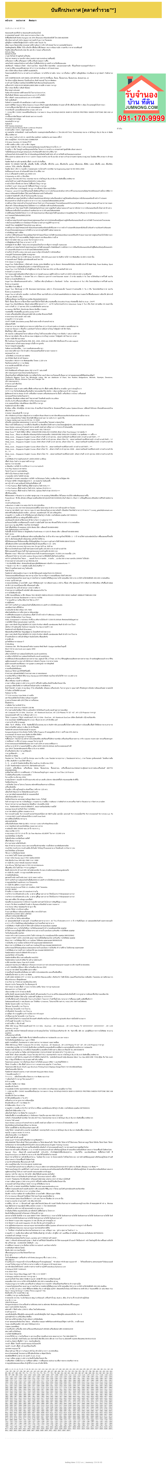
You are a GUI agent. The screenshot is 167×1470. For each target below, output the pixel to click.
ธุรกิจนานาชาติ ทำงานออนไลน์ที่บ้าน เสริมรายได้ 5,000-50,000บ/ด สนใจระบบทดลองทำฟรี (38, 746)
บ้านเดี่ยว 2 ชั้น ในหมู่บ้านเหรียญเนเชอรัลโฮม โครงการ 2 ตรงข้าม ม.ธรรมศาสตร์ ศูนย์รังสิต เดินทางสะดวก (43, 149)
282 (83, 1387)
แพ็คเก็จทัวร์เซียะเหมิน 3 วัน (15, 1110)
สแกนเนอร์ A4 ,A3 (11, 353)
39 (24, 1371)
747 (15, 1423)
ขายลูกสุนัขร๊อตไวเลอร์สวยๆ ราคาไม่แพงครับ (21, 882)
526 (101, 1405)
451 (87, 1400)
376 (74, 1395)
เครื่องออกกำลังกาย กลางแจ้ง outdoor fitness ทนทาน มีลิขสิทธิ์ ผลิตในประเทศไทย (34, 556)
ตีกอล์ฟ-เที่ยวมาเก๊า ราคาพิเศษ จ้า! (17, 1103)
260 (92, 1386)
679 (33, 1418)
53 (73, 1371)
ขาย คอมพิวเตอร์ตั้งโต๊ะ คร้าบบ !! (17, 365)
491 (51, 1403)
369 (42, 1395)
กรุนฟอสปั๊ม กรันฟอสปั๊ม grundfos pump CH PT (22, 312)
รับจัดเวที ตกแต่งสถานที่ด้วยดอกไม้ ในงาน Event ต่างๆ (25, 93)
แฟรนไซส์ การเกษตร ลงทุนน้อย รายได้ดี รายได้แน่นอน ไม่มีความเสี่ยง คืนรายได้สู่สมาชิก (37, 478)
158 (65, 1378)
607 (33, 1412)
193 (6, 1382)
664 (74, 1416)
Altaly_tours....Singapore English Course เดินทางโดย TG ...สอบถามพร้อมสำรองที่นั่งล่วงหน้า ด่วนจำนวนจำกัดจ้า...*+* (48, 447)
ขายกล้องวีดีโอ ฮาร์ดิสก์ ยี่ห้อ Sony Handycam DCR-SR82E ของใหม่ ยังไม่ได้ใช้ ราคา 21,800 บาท (41, 676)
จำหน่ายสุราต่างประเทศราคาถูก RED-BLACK (21, 561)
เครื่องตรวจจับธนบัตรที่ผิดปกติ (16, 916)
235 (87, 1384)
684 (56, 1418)
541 (60, 1407)
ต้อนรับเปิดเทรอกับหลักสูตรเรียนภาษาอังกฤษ (21, 1125)
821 (24, 1429)
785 (78, 1425)
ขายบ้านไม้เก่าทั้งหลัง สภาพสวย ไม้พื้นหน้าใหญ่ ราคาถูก (25, 184)
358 (101, 1393)
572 (92, 1409)
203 (51, 1382)
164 (92, 1378)
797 (24, 1427)
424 (74, 1398)
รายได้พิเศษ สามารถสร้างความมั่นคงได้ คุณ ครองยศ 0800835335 (29, 950)
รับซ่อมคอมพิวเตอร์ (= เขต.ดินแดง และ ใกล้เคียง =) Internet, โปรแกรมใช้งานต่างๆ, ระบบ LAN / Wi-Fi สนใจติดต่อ (46, 1001)
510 (29, 1405)
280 (74, 1387)
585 (42, 1411)
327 (69, 1391)
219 (15, 1384)
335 (105, 1391)
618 (83, 1412)
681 (42, 1418)
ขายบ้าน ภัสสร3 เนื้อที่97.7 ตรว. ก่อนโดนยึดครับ (22, 1341)
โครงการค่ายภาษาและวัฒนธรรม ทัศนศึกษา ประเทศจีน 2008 (27, 804)
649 (6, 1416)
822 (29, 1429)
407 (105, 1396)
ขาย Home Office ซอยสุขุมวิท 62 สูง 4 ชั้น (20, 907)
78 (52, 1373)
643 (87, 1414)
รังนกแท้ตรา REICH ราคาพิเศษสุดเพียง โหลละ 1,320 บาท (26, 361)
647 (105, 1414)
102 (29, 1375)
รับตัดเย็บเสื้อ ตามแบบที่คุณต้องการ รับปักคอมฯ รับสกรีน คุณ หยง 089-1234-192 (34, 1115)
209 (78, 1382)
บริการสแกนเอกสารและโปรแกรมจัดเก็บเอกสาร (21, 373)
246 (29, 1386)
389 (24, 1396)
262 (101, 1386)
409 (6, 1398)
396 (56, 1396)
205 (60, 1382)
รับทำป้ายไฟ (9, 571)
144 (110, 1377)
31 (105, 1369)
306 (83, 1389)
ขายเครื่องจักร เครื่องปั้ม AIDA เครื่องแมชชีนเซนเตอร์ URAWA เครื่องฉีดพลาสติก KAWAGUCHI (39, 1329)
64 (111, 1371)
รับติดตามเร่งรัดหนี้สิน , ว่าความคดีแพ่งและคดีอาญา (24, 348)
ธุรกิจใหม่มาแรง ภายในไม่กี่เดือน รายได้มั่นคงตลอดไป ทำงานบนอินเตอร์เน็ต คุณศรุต (36, 928)
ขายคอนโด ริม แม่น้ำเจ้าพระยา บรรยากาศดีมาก (22, 588)
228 (56, 1384)
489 (42, 1403)
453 (96, 1400)
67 (13, 1373)
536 (38, 1407)
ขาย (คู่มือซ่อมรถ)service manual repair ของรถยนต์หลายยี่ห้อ (27, 1228)
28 (95, 1369)
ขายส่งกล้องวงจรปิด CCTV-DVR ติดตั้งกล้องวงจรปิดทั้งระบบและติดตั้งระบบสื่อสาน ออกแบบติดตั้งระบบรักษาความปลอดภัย (48, 1047)
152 (38, 1378)
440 (38, 1400)
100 (20, 1375)
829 (60, 1429)
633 (42, 1414)
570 (83, 1409)
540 (56, 1407)
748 (20, 1423)
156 (56, 1378)
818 (11, 1429)
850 (46, 1430)
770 (11, 1425)
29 (98, 1369)
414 (29, 1398)
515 (51, 1405)
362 (11, 1395)
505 (6, 1405)
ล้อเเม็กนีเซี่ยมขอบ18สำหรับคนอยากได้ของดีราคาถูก (24, 1213)
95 (111, 1373)
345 (42, 1393)
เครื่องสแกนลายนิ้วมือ (13, 1035)
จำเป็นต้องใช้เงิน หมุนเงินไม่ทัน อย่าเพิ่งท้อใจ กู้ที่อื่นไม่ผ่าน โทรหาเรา (30, 1211)
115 (88, 1375)
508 (20, 1405)
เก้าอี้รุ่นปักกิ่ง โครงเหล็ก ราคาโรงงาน (18, 1011)
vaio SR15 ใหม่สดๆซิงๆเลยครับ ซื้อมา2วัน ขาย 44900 (25, 748)
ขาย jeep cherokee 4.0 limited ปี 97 (18, 142)
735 (69, 1421)
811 (87, 1427)
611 (51, 1412)
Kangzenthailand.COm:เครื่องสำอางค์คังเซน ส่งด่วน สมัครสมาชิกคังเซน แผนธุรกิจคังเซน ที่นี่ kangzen (42, 1304)
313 (6, 1391)
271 (33, 1387)
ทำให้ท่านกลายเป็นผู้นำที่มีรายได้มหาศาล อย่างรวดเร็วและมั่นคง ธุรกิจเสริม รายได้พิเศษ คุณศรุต (40, 930)
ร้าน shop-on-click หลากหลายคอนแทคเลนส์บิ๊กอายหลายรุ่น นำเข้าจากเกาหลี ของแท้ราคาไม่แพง (40, 508)
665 (78, 1416)
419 (51, 1398)
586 (47, 1411)
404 (92, 1396)
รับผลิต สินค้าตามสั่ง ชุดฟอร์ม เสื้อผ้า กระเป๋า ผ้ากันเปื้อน (25, 162)
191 (105, 1380)
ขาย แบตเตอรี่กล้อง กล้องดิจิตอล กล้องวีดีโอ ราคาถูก (24, 403)
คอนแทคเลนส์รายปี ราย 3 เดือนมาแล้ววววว (21, 715)
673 (6, 1418)
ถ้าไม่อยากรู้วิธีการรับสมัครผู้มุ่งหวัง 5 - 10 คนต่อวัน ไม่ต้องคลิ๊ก (28, 481)
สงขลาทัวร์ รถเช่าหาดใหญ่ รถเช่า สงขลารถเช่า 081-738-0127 (28, 429)
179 (51, 1380)
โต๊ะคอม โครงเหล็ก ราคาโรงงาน (17, 1006)
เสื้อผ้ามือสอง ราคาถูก (13, 841)
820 (20, 1429)
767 (105, 1423)
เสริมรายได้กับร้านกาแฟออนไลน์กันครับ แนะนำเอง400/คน (26, 654)
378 (83, 1395)
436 (20, 1400)
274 (47, 1387)
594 (83, 1411)
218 (11, 1384)
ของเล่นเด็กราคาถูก (12, 121)
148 (20, 1378)
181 (60, 1380)
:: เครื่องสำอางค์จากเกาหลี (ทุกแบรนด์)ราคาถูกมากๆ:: (24, 1208)
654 (29, 1416)
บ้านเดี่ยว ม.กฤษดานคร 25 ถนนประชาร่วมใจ (21, 891)
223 (33, 1384)
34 (7, 1371)
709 (60, 1420)
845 (24, 1430)
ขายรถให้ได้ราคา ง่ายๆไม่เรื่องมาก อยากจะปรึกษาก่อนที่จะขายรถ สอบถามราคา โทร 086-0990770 (41, 1336)
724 (20, 1421)
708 (56, 1420)
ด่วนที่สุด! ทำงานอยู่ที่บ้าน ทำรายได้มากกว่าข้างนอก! (24, 1014)
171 (15, 1380)
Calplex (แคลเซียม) (12, 1326)
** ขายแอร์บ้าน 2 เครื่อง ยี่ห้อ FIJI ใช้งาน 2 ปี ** (22, 600)
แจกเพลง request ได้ (12, 1348)
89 (90, 1373)
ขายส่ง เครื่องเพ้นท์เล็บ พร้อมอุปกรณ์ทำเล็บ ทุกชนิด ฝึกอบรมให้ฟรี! (28, 314)
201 (42, 1382)
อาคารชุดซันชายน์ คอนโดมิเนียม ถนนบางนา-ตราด (24, 826)
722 (11, 1421)
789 (96, 1425)
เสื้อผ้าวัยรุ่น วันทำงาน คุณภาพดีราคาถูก (20, 461)
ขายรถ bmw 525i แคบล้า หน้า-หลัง (17, 317)
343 (33, 1393)
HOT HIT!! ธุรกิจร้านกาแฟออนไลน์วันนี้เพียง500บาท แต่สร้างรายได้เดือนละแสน (33, 605)
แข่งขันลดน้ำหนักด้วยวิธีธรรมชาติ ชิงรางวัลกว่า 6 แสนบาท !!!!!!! (28, 520)
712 (74, 1420)
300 (56, 1389)
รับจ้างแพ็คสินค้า (11, 100)
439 (33, 1400)
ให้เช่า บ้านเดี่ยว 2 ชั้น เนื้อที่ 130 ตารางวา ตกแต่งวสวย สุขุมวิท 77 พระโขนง (33, 1064)
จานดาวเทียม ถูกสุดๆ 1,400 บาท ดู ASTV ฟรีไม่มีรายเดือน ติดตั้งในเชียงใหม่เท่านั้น (35, 683)
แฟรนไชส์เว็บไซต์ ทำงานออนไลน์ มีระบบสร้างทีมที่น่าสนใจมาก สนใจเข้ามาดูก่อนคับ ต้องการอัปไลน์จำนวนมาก (45, 1018)
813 (96, 1427)
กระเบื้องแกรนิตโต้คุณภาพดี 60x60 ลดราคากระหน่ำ (24, 116)
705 (42, 1420)
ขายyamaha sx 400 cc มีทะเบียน (17, 176)
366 (29, 1395)
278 (65, 1387)
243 (15, 1386)
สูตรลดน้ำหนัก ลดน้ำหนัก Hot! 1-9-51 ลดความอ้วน (24, 877)
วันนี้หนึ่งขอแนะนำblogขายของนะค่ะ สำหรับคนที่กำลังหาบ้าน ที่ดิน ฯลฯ (31, 152)
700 (20, 1420)
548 (92, 1407)
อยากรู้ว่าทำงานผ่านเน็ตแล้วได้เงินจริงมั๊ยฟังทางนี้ (23, 483)
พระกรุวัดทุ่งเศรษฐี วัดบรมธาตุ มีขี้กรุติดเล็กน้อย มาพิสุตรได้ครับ (28, 1353)
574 (101, 1409)
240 (110, 1384)
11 (36, 1369)
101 (25, 1375)
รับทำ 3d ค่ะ (9, 534)
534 (29, 1407)
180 (56, 1380)
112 (74, 1375)
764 (92, 1423)
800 (38, 1427)
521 (78, 1405)
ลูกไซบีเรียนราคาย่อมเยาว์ (14, 642)
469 (60, 1402)
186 (83, 1380)
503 (105, 1403)
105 (43, 1375)
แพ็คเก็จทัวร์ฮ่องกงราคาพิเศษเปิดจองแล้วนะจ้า (21, 792)
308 (92, 1389)
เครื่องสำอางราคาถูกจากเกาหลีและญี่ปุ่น (19, 1100)
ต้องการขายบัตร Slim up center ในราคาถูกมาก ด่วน (24, 240)
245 (24, 1386)
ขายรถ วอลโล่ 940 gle (13, 580)
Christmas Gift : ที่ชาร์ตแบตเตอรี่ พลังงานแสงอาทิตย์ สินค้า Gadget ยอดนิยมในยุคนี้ (35, 646)
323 (51, 1391)
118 (101, 1375)
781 (60, 1425)
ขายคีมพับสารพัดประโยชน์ (14, 1248)
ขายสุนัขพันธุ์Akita (12, 875)
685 (60, 1418)
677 (24, 1418)
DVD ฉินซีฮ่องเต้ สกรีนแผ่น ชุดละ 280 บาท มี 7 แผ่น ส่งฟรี (26, 370)
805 (60, 1427)
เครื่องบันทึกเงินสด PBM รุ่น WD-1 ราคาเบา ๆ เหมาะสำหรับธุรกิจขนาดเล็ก (31, 824)
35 (11, 1371)
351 (69, 1393)
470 (65, 1402)
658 (47, 1416)
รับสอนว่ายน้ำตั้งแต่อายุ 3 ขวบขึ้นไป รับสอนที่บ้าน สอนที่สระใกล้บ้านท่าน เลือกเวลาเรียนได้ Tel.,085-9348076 (44, 1050)
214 (101, 1382)
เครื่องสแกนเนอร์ (11, 386)
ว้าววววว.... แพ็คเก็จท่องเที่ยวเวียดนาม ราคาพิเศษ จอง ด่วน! (27, 1077)
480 (110, 1402)
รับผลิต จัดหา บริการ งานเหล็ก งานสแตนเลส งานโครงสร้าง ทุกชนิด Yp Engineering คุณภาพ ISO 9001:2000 (44, 169)
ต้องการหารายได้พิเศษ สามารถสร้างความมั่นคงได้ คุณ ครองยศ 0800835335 (33, 945)
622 (101, 1412)
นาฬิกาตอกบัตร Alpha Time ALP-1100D (19, 962)
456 (110, 1400)
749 (24, 1423)
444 (56, 1400)
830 (65, 1429)
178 (47, 1380)
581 (24, 1411)
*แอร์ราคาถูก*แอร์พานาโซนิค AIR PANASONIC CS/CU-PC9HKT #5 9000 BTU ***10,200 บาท (39, 1052)
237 (96, 1384)
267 (15, 1387)
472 (74, 1402)
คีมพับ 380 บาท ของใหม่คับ (15, 1250)
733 (60, 1421)
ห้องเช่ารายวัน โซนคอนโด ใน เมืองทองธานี (21, 984)
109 (61, 1375)
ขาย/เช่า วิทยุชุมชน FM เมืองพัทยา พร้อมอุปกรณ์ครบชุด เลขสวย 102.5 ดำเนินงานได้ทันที (37, 1179)
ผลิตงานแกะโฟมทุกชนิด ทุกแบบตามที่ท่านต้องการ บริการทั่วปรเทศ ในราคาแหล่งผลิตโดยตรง (38, 45)
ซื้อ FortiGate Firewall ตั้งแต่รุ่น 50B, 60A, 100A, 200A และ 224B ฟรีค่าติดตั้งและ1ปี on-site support (41, 341)
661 (60, 1416)
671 (105, 1416)
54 (76, 1371)
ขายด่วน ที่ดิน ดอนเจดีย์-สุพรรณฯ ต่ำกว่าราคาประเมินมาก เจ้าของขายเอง (32, 68)
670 (101, 1416)
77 (48, 1373)
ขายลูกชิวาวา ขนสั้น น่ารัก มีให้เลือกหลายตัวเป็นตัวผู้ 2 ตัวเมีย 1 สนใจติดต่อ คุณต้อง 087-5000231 (41, 515)
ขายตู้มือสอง (9, 602)
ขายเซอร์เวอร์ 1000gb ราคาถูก (16, 1235)
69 (20, 1373)
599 (105, 1411)
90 (93, 1373)
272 (38, 1387)
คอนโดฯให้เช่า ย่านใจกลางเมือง (17, 909)
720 (110, 1420)
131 (51, 1377)
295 (33, 1389)
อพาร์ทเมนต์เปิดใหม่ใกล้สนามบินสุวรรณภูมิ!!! (21, 698)
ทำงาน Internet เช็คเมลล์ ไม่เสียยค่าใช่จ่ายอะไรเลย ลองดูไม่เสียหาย (29, 1196)
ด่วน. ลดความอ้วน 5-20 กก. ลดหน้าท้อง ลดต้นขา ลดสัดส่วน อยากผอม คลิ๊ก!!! (33, 137)
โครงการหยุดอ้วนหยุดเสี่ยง (14, 346)
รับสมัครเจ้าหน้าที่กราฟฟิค (14, 406)
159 (69, 1378)
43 (38, 1371)
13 (43, 1369)
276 (56, 1387)
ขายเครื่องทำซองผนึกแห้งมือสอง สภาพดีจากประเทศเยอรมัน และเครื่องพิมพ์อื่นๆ (33, 972)
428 (92, 1398)
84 (73, 1373)
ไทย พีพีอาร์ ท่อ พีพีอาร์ (13, 287)
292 (20, 1389)
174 (29, 1380)
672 (110, 1416)
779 (51, 1425)
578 (11, 1411)
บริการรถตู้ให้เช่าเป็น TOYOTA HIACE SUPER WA (23, 1164)
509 (24, 1405)
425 (78, 1398)
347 (51, 1393)
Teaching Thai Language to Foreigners (20, 737)
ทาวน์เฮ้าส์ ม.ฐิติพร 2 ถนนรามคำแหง (18, 885)
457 (6, 1402)
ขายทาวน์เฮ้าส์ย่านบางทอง (15, 339)
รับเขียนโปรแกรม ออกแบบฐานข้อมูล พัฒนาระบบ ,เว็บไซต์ (25, 799)
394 (47, 1396)
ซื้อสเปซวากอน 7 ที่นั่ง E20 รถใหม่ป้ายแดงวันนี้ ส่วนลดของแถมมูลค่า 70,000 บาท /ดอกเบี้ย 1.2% (40, 553)
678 (29, 1418)
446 (65, 1400)
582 (29, 1411)
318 (29, 1391)
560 (38, 1409)
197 (24, 1382)
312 (110, 1389)
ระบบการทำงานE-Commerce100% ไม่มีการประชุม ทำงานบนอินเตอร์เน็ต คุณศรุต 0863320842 (39, 935)
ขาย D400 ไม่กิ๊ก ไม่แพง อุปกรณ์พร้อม (18, 855)
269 (24, 1387)
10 (33, 1369)
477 (96, 1402)
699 (15, 1420)
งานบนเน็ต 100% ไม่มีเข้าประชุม (17, 476)
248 (38, 1386)
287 (105, 1387)
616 (74, 1412)
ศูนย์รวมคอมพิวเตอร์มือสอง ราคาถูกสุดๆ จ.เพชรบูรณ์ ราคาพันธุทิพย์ (29, 664)
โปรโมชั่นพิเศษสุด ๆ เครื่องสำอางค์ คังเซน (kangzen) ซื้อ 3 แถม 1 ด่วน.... (31, 1257)
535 (33, 1407)
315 (15, 1391)
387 (15, 1396)
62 (104, 1371)
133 (60, 1377)
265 (6, 1387)
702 (29, 1420)
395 (51, 1396)
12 (39, 1369)
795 (15, 1427)
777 (42, 1425)
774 (29, 1425)
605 (24, 1412)
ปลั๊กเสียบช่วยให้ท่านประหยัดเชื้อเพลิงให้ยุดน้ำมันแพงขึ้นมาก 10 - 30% (30, 544)
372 (56, 1395)
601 (6, 1412)
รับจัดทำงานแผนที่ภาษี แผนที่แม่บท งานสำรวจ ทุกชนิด (25, 102)
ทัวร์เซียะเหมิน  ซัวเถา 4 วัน (15, 1105)
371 (51, 1395)
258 (83, 1386)
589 (60, 1411)
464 (38, 1402)
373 (60, 1395)
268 (20, 1387)
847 (33, 1430)
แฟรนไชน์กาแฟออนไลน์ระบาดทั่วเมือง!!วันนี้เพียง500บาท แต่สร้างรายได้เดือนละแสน (35, 63)
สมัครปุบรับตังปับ (11, 821)
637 (60, 1414)
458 (11, 1402)
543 (69, 1407)
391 (33, 1396)
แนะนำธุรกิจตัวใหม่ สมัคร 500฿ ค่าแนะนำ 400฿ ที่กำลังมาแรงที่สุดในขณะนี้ (32, 1279)
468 (56, 1402)
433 (6, 1400)
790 (101, 1425)
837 (96, 1429)
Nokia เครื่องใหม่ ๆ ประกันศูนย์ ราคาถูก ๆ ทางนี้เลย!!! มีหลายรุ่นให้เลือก (30, 188)
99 (17, 1375)
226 (47, 1384)
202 (47, 1382)
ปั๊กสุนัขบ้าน (9, 703)
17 (57, 1369)
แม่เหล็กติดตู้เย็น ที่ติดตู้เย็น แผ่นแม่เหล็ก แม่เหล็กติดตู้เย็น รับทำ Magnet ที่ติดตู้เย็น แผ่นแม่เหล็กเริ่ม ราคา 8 (43, 1314)
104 (38, 1375)
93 (104, 1373)
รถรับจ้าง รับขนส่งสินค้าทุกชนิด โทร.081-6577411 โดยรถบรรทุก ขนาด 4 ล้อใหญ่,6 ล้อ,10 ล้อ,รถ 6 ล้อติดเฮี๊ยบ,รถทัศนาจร (49, 1118)
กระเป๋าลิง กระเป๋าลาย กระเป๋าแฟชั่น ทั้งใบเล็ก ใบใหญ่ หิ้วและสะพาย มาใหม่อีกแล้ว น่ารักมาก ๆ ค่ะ (40, 848)
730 (47, 1421)
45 (45, 1371)
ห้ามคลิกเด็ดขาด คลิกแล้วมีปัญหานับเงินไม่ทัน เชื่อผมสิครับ (26, 637)
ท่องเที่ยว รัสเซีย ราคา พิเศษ (15, 1084)
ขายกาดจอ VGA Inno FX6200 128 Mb (19, 708)
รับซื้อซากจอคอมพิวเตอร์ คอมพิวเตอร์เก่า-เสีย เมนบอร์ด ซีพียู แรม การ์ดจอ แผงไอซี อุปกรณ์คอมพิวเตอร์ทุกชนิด (45, 1189)
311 (105, 1389)
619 (87, 1412)
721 (6, 1421)
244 (20, 1386)
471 (69, 1402)
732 (56, 1421)
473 (78, 1402)
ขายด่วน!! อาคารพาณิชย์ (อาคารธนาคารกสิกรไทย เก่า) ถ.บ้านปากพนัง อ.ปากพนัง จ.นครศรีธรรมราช (41, 326)
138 (83, 1377)
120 (110, 1375)
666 (83, 1416)
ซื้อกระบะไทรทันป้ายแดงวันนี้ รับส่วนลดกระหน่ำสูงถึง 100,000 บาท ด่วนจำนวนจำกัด (35, 549)
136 (74, 1377)
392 (38, 1396)
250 (47, 1386)
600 (110, 1411)
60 (97, 1371)
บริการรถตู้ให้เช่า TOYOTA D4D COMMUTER (21, 139)
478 (101, 1402)
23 (77, 1369)
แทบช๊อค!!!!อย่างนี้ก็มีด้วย (14, 607)
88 (86, 1373)
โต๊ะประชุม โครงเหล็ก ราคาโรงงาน (17, 1009)
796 (20, 1427)
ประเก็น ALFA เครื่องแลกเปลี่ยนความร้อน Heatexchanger (25, 401)
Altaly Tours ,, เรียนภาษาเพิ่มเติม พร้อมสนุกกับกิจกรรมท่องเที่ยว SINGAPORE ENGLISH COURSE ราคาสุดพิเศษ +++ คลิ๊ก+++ (51, 434)
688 (74, 1418)
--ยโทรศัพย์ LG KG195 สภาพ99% (17, 356)
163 (87, 1378)
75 (41, 1373)
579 (15, 1411)
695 (105, 1418)
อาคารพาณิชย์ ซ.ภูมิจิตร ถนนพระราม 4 (19, 811)
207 (69, 1382)
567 (69, 1409)
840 (110, 1429)
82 (66, 1373)
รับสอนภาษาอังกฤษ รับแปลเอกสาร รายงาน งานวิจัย (23, 597)
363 (15, 1395)
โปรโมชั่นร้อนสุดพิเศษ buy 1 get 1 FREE (20, 1040)
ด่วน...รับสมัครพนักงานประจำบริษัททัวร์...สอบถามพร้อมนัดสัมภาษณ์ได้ (30, 806)
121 (6, 1377)
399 (69, 1396)
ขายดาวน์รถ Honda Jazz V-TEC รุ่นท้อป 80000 (22, 858)
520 (74, 1405)
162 (83, 1378)
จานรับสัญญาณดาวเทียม (14, 232)
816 (110, 1427)
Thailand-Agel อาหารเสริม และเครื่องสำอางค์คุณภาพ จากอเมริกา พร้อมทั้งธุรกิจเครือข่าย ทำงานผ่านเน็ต (43, 1284)
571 (87, 1409)
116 (92, 1375)
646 (101, 1414)
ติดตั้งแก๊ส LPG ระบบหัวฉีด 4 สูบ (17, 1293)
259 (87, 1386)
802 (47, 1427)
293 (24, 1389)
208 (74, 1382)
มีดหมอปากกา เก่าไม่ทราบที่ (15, 989)
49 (59, 1371)
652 (20, 1416)
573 (96, 1409)
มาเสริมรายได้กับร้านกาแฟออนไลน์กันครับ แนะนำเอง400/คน (27, 656)
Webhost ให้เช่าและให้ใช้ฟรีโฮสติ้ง (17, 671)
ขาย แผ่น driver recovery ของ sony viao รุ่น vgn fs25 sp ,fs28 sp (29, 546)
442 (47, 1400)
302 (65, 1389)
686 (65, 1418)
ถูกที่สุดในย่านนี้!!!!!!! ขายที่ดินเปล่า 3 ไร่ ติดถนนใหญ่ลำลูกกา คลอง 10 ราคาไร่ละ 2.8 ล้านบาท (39, 772)
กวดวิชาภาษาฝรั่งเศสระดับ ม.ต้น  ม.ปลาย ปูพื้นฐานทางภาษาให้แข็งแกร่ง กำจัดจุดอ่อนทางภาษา (40, 894)
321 (42, 1391)
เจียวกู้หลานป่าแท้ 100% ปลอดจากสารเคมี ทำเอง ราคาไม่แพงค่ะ (28, 40)
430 (101, 1398)
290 (11, 1389)
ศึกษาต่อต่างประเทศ (12, 90)
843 (15, 1430)
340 (20, 1393)
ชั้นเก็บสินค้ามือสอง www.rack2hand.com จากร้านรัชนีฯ (25, 95)
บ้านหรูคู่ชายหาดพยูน (13, 119)
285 (96, 1387)
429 (96, 1398)
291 (15, 1389)
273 (42, 1387)
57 (87, 1371)
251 (51, 1386)
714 (83, 1420)
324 (56, 1391)
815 (105, 1427)
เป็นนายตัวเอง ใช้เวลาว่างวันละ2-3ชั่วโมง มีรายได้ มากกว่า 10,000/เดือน (31, 1351)
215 (105, 1382)
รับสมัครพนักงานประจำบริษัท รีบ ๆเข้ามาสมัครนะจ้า (23, 960)
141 (96, 1377)
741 (96, 1421)
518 (65, 1405)
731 (51, 1421)
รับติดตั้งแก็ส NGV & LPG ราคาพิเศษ (18, 974)
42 (35, 1371)
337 (6, 1393)
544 (74, 1407)
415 (33, 1398)
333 (96, 1391)
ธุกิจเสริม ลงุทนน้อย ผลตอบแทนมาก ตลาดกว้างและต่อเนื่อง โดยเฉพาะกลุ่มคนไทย (34, 422)
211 (87, 1382)
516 (56, 1405)
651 (15, 1416)
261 (96, 1386)
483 (15, 1403)
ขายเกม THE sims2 (12, 1120)
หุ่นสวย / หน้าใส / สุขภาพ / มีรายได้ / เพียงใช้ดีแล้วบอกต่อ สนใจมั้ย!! (30, 1174)
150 (29, 1378)
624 (110, 1412)
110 (65, 1375)
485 (24, 1403)
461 (24, 1402)
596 (92, 1411)
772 (20, 1425)
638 (65, 1414)
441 (42, 1400)
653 (24, 1416)
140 (92, 1377)
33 (112, 1369)
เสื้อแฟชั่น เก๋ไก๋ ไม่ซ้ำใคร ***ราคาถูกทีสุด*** (21, 868)
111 (70, 1375)
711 (69, 1420)
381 (96, 1395)
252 (56, 1386)
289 (6, 1389)
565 (60, 1409)
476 (92, 1402)
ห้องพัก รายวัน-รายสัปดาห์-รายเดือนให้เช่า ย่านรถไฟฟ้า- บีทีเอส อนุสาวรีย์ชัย (32, 1194)
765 (96, 1423)
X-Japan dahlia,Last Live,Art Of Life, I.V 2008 (22, 420)
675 (15, 1418)
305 (78, 1389)
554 (11, 1409)
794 (11, 1427)
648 (110, 1414)
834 (83, 1429)
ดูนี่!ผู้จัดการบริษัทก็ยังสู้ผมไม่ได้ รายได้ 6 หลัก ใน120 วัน (25, 43)
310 (101, 1389)
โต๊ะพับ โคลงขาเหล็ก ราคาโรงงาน (17, 1004)
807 (69, 1427)
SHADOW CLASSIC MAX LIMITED (18, 914)
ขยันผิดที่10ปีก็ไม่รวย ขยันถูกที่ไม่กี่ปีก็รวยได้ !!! (22, 517)
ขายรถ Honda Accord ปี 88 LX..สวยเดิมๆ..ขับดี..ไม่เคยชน (26, 887)
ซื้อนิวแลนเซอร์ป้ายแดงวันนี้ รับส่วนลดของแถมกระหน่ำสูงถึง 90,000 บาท (31, 551)
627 (15, 1414)
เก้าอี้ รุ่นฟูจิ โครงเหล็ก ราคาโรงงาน (18, 1021)
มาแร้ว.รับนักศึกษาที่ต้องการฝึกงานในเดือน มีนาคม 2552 (25, 967)
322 (47, 1391)
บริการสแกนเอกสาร (12, 381)
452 (92, 1400)
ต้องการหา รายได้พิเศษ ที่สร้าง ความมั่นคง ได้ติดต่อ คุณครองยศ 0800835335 (33, 940)
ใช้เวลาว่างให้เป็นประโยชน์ (15, 853)
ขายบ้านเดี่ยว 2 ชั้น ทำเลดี (14, 1023)
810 (83, 1427)
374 (65, 1395)
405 (96, 1396)
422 (65, 1398)
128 (38, 1377)
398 (65, 1396)
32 (108, 1369)
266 (11, 1387)
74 (38, 1373)
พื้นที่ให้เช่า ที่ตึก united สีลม (15, 331)
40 (28, 1371)
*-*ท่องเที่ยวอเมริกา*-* (13, 1074)
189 (96, 1380)
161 (78, 1378)
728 (38, 1421)
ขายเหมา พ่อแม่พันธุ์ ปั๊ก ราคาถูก (17, 413)
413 (24, 1398)
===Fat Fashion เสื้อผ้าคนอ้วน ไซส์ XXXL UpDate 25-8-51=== (28, 488)
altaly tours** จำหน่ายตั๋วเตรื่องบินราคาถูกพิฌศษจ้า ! (24, 1140)
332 (92, 1391)
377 (78, 1395)
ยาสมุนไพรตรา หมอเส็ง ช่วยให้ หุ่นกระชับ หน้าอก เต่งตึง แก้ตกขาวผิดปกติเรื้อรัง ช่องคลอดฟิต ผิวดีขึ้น (41, 780)
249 (42, 1386)
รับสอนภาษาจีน (10, 693)
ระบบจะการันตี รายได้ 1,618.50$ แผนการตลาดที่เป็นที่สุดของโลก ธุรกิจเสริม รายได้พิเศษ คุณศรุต (40, 938)
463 (33, 1402)
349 (60, 1393)
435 (15, 1400)
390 (29, 1396)
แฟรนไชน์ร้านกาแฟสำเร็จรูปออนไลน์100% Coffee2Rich (25, 181)
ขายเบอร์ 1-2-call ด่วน (13, 272)
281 (78, 1387)
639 (69, 1414)
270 (29, 1387)
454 (101, 1400)
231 (69, 1384)
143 (105, 1377)
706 (47, 1420)
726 (29, 1421)
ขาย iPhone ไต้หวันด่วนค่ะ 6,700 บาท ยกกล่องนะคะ (24, 865)
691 (87, 1418)
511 (33, 1405)
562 (47, 1409)
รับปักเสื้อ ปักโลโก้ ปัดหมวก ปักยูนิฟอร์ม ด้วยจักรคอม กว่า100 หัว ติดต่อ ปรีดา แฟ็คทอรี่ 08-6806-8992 (42, 531)
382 (101, 1395)
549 (96, 1407)
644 (92, 1414)
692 (92, 1418)
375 (69, 1395)
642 (83, 1414)
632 (38, 1414)
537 (42, 1407)
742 (101, 1421)
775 (33, 1425)
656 (38, 1416)
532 (20, 1407)
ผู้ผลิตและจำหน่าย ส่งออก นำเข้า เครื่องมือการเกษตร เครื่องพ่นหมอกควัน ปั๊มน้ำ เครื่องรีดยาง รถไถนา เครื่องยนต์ (45, 393)
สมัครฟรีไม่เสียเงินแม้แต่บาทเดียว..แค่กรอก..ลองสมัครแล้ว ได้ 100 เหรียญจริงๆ (33, 513)
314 (11, 1391)
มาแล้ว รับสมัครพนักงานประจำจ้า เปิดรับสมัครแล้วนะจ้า (25, 766)
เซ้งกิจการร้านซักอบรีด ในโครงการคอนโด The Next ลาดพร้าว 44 (29, 627)
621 (96, 1412)
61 (101, 1371)
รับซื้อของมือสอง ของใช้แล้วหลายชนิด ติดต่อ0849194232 (26, 299)
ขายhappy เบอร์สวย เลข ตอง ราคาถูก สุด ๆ (21, 1276)
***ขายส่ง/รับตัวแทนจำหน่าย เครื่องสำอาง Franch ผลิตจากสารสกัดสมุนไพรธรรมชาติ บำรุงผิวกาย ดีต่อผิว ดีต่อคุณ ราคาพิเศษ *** (51, 1167)
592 (74, 1411)
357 (96, 1393)
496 (74, 1403)
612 (56, 1412)
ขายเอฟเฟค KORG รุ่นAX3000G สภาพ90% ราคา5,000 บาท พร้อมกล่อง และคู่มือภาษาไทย (38, 1089)
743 (105, 1421)
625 (6, 1414)
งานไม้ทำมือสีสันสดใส (13, 1334)
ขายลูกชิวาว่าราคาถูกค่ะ (14, 319)
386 (11, 1396)
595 (87, 1411)
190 (101, 1380)
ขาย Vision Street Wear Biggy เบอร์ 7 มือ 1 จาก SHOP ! (25, 1274)
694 (101, 1418)
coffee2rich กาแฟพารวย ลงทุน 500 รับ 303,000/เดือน (24, 505)
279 (69, 1387)
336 (110, 1391)
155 (51, 1378)
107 (52, 1375)
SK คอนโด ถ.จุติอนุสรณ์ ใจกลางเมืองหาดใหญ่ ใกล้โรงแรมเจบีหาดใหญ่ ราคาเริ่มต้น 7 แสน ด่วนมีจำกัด (42, 334)
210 (83, 1382)
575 (105, 1409)
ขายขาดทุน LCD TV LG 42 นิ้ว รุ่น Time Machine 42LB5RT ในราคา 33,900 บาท (35, 833)
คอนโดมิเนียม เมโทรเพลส (14, 850)
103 (34, 1375)
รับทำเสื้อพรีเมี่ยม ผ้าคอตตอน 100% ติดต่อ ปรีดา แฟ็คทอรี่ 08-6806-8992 (31, 527)
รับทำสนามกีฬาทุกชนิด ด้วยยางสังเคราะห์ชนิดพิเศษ (24, 1319)
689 (78, 1418)
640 (74, 1414)
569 (78, 1409)
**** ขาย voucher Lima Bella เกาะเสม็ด (19, 695)
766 (101, 1423)
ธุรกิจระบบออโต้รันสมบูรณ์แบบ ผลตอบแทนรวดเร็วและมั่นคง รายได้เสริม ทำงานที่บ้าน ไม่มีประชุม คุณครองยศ (44, 948)
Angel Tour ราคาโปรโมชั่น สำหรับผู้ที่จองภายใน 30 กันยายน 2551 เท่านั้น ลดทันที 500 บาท (38, 269)
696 (110, 1418)
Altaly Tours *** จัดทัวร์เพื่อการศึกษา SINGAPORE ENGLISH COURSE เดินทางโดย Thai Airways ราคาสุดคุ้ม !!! (46, 432)
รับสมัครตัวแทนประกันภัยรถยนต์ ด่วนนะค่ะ (20, 730)
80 (59, 1373)
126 (29, 1377)
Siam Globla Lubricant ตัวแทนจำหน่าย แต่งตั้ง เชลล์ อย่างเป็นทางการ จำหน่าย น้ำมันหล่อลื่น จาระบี (41, 1123)
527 (105, 1405)
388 (20, 1396)
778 (47, 1425)
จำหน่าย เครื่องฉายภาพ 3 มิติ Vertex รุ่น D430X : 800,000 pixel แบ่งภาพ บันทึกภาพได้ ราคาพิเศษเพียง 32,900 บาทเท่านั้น (49, 257)
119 (106, 1375)
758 (65, 1423)
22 (74, 1369)
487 (33, 1403)
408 (110, 1396)
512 (38, 1405)
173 (24, 1380)
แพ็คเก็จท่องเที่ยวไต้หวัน (14, 1069)
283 (87, 1387)
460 (20, 1402)
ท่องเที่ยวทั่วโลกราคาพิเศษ (14, 1095)
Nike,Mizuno (9, 1260)
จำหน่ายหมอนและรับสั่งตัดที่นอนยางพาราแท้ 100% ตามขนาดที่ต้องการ (31, 744)
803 (51, 1427)
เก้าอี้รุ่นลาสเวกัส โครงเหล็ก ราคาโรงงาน (19, 1016)
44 (42, 1371)
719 (105, 1420)
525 (96, 1405)
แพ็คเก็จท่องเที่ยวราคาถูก (14, 797)
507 (15, 1405)
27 (91, 1369)
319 (33, 1391)
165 (96, 1378)
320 (38, 1391)
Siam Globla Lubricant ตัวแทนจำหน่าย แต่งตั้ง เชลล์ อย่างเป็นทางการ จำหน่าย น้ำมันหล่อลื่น (39, 427)
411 (15, 1398)
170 (11, 1380)
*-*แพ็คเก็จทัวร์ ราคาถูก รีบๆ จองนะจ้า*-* (19, 1079)
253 (60, 1386)
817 (6, 1429)
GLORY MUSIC (11, 889)
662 (65, 1416)
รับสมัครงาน (9, 651)
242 (11, 1386)
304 (74, 1389)
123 (15, 1377)
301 (60, 1389)
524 (92, 1405)
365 (24, 1395)
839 (105, 1429)
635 (51, 1414)
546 (83, 1407)
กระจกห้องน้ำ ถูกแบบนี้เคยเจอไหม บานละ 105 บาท (23, 110)
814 (101, 1427)
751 (33, 1423)
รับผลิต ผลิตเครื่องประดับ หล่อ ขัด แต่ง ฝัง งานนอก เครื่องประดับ (28, 50)
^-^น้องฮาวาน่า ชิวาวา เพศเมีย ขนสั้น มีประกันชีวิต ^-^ (25, 566)
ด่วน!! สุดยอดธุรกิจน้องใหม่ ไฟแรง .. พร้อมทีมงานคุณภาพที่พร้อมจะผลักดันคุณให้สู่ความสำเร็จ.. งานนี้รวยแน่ (44, 1321)
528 (110, 1405)
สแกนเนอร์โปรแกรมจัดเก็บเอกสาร (17, 396)
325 (60, 1391)
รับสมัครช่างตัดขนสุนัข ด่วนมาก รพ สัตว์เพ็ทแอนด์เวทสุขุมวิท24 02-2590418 (33, 573)
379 (87, 1395)
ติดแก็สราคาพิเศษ (11, 756)
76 (45, 1373)
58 (90, 1371)
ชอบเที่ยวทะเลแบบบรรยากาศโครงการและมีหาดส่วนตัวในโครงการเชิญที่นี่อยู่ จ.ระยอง (36, 902)
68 (17, 1373)
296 (38, 1389)
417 (42, 1398)
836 (92, 1429)
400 (74, 1396)
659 (51, 1416)
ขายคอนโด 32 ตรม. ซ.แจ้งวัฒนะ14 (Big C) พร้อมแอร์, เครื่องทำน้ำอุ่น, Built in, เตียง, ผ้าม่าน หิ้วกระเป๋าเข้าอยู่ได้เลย (47, 1298)
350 (65, 1393)
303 (69, 1389)
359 (105, 1393)
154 (47, 1378)
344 (38, 1393)
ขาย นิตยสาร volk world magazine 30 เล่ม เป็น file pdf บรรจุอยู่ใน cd (30, 1223)
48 (56, 1371)
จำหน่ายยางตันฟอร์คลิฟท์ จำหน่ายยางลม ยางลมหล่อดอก (26, 673)
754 (47, 1423)
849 (41, 1430)
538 (47, 1407)
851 (50, 1430)
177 (42, 1380)
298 (47, 1389)
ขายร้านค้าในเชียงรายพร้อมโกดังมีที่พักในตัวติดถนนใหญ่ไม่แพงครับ (30, 83)
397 (60, 1396)
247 (33, 1386)
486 (29, 1403)
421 (60, 1398)
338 (11, 1393)
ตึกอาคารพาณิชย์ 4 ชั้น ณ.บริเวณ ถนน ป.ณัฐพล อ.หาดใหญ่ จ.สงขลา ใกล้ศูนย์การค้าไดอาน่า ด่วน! (41, 336)
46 (49, 1371)
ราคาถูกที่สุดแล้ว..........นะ (14, 753)
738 (83, 1421)
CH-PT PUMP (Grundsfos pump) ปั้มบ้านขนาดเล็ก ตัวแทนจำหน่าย (29, 321)
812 (92, 1427)
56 (83, 1371)
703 (33, 1420)
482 (11, 1403)
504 (110, 1403)
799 (33, 1427)
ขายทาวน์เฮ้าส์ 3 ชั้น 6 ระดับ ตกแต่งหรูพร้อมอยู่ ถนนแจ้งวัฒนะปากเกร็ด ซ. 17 (33, 147)
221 (24, 1384)
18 (60, 1369)
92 (100, 1373)
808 (74, 1427)
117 (97, 1375)
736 (74, 1421)
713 (78, 1420)
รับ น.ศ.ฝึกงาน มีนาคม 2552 (15, 777)
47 (52, 1371)
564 (56, 1409)
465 (42, 1402)
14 (46, 1369)
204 (56, 1382)
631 (33, 1414)
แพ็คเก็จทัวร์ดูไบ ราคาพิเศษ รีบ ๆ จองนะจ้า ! (21, 1113)
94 (107, 1373)
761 (78, 1423)
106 (47, 1375)
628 (20, 1414)
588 (56, 1411)
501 (96, 1403)
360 (110, 1393)
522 (83, 1405)
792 (110, 1425)
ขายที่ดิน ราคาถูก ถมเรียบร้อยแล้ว (17, 1295)
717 (96, 1420)
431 (105, 1398)
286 (101, 1387)
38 (21, 1371)
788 (92, 1425)
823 (33, 1429)
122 (11, 1377)
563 (51, 1409)
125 (24, 1377)
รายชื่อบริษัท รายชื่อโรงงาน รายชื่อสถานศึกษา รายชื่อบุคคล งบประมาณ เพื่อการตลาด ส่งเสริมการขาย (41, 1361)
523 (87, 1405)
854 (63, 1430)
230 (65, 1384)
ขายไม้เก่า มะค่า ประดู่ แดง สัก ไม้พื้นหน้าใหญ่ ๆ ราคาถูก (25, 186)
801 (42, 1427)
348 (56, 1393)
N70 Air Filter (10, 52)
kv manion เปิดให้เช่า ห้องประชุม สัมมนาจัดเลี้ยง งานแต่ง (25, 309)
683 (51, 1418)
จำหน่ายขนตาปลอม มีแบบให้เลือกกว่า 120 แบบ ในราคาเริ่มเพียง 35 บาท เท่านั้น (34, 1198)
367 (33, 1395)
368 (38, 1395)
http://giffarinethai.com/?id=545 (17, 529)
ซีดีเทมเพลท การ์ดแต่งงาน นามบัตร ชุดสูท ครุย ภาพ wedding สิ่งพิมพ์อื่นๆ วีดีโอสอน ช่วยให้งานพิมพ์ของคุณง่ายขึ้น (47, 495)
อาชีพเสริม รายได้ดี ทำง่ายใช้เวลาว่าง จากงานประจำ (24, 466)
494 (65, 1403)
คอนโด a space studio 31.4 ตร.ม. (17, 1132)
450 (83, 1400)
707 (51, 1420)
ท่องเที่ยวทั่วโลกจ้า (12, 1086)
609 (42, 1412)
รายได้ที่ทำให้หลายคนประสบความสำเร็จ (20, 622)
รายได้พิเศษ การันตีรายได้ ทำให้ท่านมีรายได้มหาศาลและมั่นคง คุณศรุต (31, 926)
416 (38, 1398)
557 (24, 1409)
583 (33, 1411)
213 (96, 1382)
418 (47, 1398)
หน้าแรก (8, 20)
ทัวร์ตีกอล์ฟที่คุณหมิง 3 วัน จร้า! (16, 1098)
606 (29, 1412)
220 (20, 1384)
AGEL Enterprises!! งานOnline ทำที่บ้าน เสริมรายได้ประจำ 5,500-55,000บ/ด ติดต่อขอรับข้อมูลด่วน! (41, 620)
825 (42, 1429)
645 (96, 1414)
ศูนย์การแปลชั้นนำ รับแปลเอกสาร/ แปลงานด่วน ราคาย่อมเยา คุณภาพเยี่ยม (32, 1042)
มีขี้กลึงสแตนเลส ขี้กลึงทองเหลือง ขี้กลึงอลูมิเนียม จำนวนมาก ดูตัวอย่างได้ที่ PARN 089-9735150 (40, 541)
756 (56, 1423)
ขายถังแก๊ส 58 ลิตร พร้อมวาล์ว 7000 (18, 610)
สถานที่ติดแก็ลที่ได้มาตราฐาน (16, 819)
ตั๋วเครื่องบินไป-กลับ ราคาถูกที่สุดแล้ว (18, 751)
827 (51, 1429)
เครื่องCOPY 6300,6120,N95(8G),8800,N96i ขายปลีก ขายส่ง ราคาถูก (30, 85)
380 (92, 1395)
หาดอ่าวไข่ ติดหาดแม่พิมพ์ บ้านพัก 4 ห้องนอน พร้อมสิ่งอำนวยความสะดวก (32, 904)
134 (65, 1377)
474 (83, 1402)
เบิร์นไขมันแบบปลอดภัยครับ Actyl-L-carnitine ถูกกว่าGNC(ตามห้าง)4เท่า (31, 1238)
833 (78, 1429)
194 (11, 1382)
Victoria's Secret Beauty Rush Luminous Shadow (23, 128)
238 (101, 1384)
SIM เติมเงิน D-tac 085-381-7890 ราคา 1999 (21, 860)
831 (69, 1429)
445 (60, 1400)
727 (33, 1421)
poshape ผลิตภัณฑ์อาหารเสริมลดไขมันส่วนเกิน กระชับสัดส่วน (27, 686)
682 (47, 1418)
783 (69, 1425)
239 (105, 1384)
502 (101, 1403)
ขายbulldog (9, 644)
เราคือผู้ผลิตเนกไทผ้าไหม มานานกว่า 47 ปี (20, 242)
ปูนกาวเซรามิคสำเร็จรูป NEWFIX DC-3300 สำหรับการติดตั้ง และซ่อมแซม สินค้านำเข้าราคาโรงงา (40, 624)
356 (92, 1393)
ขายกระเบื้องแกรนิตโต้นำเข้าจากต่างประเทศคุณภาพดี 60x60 (27, 107)
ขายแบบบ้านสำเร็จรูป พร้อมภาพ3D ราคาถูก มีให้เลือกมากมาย (27, 1184)
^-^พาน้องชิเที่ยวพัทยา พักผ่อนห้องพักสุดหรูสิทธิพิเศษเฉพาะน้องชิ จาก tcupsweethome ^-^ (37, 563)
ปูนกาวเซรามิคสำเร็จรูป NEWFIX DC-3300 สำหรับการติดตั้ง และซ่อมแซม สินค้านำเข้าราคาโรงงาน (41, 634)
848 (37, 1430)
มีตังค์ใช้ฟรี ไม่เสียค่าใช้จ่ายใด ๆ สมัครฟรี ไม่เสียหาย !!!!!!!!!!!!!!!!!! (28, 996)
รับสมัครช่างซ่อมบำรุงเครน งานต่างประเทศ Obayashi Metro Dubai (29, 1072)
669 (96, 1416)
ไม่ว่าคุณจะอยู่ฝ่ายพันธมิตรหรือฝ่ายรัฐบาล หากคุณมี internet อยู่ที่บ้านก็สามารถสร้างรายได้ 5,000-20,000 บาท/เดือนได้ (48, 274)
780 (56, 1425)
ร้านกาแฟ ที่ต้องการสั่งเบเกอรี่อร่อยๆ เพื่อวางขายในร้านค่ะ (25, 912)
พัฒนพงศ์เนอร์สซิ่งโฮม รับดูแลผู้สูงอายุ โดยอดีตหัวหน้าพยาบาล (27, 632)
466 (47, 1402)
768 (110, 1423)
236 (92, 1384)
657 (42, 1416)
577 (6, 1411)
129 (42, 1377)
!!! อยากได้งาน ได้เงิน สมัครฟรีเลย (17, 918)
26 (88, 1369)
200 (38, 1382)
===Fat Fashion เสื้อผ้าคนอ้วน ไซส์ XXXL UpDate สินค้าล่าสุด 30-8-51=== (32, 491)
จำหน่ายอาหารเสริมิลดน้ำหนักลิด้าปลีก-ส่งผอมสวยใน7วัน (26, 590)
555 (15, 1409)
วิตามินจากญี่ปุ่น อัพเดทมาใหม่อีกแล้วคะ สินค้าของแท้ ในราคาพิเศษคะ (30, 80)
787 (87, 1425)
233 (78, 1384)
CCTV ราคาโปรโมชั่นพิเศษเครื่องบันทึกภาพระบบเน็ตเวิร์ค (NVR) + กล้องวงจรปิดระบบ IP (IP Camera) (41, 391)
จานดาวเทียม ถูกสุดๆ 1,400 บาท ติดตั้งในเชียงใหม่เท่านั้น (26, 1358)
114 (83, 1375)
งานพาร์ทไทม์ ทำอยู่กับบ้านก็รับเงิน (17, 56)
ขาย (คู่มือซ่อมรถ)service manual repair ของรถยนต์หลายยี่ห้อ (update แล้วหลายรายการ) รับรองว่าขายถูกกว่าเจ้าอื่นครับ (48, 1225)
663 (69, 1416)
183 (69, 1380)
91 (97, 1373)
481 (6, 1403)
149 (24, 1378)
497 (78, 1403)
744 (110, 1421)
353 (78, 1393)
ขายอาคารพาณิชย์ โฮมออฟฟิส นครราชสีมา (21, 970)
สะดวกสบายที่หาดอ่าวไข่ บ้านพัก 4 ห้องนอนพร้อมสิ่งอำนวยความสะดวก (31, 351)
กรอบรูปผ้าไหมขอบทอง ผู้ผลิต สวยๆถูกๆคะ (20, 254)
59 (94, 1371)
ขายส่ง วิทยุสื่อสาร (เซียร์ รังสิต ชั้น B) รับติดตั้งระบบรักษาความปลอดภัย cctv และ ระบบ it (36, 1037)
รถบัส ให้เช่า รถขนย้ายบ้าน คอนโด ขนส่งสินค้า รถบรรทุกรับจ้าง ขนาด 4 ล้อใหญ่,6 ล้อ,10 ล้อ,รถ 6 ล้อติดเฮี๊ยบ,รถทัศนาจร (48, 1130)
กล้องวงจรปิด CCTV (12, 831)
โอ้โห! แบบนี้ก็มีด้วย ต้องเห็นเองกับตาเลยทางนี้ (21, 1128)
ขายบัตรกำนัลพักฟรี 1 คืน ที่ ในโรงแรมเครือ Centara (24, 196)
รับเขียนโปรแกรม (11, 782)
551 (105, 1407)
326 (65, 1391)
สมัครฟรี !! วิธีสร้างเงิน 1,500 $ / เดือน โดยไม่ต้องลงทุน (25, 1309)
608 (38, 1412)
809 (78, 1427)
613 (60, 1412)
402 (83, 1396)
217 (6, 1384)
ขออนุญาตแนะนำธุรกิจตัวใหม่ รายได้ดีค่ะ (20, 809)
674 (11, 1418)
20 (67, 1369)
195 (15, 1382)
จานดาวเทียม (10, 218)
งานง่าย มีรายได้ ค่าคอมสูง (15, 722)
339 (15, 1393)
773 (24, 1425)
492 (56, 1403)
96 (6, 1375)
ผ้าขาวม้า (8, 1255)
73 (34, 1373)
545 (78, 1407)
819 (15, 1429)
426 (83, 1398)
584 (38, 1411)
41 (31, 1371)
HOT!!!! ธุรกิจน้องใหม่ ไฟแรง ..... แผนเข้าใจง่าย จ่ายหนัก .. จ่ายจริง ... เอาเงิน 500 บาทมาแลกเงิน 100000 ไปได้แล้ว (47, 558)
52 (69, 1371)
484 (20, 1403)
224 (38, 1384)
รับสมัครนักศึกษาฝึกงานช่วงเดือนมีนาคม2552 (21, 957)
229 (60, 1384)
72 (31, 1373)
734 (65, 1421)
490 (47, 1403)
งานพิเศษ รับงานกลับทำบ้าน (15, 705)
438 (29, 1400)
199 (33, 1382)
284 (92, 1387)
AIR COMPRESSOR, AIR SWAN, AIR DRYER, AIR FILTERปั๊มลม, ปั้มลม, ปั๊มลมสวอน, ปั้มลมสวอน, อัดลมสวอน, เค (47, 78)
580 (20, 1411)
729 (42, 1421)
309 (96, 1389)
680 (38, 1418)
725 (24, 1421)
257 (78, 1386)
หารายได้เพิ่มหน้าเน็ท (13, 593)
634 (47, 1414)
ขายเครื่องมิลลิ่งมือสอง (13, 668)
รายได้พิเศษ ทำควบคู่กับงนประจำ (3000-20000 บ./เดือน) (25, 459)
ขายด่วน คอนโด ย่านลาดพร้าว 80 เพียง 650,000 (23, 1201)
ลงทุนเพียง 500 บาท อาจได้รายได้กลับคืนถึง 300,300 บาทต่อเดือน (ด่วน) (31, 1281)
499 (87, 1403)
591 (69, 1411)
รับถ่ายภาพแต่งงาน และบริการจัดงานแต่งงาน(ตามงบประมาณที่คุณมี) (30, 58)
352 (74, 1393)
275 (51, 1387)
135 (69, 1377)
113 (79, 1375)
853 (59, 1430)
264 (110, 1386)
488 (38, 1403)
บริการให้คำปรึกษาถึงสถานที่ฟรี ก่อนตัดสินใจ (21, 71)
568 (74, 1409)
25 (84, 1369)
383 (105, 1395)
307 (87, 1389)
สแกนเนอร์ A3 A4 (11, 368)
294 (29, 1389)
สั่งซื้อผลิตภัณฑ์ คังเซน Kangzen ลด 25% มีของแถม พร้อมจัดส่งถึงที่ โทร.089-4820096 (36, 38)
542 (65, 1407)
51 (66, 1371)
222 (29, 1384)
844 (19, 1430)
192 (110, 1380)
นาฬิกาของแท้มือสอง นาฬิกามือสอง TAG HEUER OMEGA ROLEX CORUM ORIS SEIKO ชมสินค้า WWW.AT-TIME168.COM (50, 595)
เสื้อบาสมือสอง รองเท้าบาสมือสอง (17, 681)
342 (29, 1393)
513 (42, 1405)
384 (110, 1395)
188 (92, 1380)
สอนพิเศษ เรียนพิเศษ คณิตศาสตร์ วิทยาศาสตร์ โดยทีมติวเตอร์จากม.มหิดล (32, 398)
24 (81, 1369)
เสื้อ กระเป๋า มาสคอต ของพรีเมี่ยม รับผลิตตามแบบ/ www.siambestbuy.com (31, 1186)
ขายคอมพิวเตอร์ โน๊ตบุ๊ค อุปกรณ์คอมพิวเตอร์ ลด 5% (24, 259)
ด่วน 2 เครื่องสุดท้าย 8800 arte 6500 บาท (20, 174)
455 (105, 1400)
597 (96, 1411)
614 (65, 1412)
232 (74, 1384)
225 (42, 1384)
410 (11, 1398)
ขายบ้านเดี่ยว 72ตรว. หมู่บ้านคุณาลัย (18, 130)
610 (47, 1412)
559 (33, 1409)
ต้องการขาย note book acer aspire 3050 (20, 649)
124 (20, 1377)
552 (110, 1407)
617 (78, 1412)
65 (6, 1373)
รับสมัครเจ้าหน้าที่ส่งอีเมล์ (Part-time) (18, 629)
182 (65, 1380)
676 (20, 1418)
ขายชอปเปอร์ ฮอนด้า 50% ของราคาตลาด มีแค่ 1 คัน (24, 35)
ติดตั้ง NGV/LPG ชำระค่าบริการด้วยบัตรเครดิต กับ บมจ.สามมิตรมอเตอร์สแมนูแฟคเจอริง (37, 870)
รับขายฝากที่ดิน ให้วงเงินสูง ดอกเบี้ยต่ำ (19, 899)
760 (74, 1423)
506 (11, 1405)
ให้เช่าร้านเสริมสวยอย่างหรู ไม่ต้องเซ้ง (19, 568)
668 (92, 1416)
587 (51, 1411)
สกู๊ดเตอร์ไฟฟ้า (10, 324)
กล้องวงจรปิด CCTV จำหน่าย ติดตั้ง (18, 992)
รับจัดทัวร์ (8, 124)
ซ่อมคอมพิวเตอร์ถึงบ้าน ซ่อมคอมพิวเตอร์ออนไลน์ (23, 33)
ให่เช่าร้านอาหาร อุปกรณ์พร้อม (16, 471)
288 (110, 1387)
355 (87, 1393)
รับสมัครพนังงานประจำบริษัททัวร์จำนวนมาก (21, 952)
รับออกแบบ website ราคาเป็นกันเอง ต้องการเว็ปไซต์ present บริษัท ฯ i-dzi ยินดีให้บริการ (36, 1062)
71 (27, 1373)
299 (51, 1389)
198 (29, 1382)
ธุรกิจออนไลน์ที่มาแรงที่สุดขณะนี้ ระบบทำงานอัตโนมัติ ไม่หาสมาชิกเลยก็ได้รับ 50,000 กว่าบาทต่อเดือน (42, 522)
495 (69, 1403)
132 (56, 1377)
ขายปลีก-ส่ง (9, 639)
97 (10, 1375)
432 (110, 1398)
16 (53, 1369)
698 (11, 1420)
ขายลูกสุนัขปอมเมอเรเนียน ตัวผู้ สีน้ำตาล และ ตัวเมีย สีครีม (26, 1363)
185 (78, 1380)
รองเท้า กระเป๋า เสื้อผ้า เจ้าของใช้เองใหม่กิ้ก (20, 1346)
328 (74, 1391)
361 (6, 1395)
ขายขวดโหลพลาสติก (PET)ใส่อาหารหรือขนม (21, 700)
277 (60, 1387)
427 (87, 1398)
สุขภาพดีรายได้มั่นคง (13, 1331)
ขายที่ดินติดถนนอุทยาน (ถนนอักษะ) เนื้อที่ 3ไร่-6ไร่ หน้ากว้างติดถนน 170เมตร (33, 615)
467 (51, 1402)
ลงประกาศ (20, 20)
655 (33, 1416)
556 (20, 1409)
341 (24, 1393)
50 (62, 1371)
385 (6, 1396)
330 (83, 1391)
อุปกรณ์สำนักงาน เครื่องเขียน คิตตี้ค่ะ (18, 1317)
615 (69, 1412)
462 (29, 1402)
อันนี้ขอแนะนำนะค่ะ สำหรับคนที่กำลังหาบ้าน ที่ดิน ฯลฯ (25, 171)
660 (56, 1416)
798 (29, 1427)
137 (78, 1377)
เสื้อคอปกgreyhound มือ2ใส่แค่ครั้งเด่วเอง (20, 1253)
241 (6, 1386)
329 (78, 1391)
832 (74, 1429)
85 (76, 1373)
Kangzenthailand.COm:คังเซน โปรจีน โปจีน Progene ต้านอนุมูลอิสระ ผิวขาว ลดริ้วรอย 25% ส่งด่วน (41, 732)
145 (6, 1378)
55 (80, 1371)
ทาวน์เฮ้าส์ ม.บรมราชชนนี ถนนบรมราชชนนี (21, 863)
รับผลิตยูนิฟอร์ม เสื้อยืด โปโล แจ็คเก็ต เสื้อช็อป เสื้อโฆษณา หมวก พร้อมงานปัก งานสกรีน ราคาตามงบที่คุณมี (43, 47)
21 (71, 1369)
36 (14, 1371)
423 (69, 1398)
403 (87, 1396)
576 (110, 1409)
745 (6, 1423)
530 (11, 1407)
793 (6, 1427)
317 (24, 1391)
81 (62, 1373)
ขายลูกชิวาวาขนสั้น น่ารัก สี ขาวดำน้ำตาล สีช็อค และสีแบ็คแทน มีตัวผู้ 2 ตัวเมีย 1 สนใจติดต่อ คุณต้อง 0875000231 (47, 1108)
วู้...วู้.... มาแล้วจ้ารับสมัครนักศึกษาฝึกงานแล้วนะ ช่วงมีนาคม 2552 (29, 763)
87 (83, 1373)
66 (10, 1373)
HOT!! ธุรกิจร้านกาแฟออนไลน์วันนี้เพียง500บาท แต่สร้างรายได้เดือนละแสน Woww (34, 880)
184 (74, 1380)
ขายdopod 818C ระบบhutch (15, 1269)
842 (11, 1430)
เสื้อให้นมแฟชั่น (10, 493)
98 (13, 1375)
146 (11, 1378)
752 (38, 1423)
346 (47, 1393)
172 (20, 1380)
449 (78, 1400)
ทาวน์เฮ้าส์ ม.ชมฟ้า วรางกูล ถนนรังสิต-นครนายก (23, 872)
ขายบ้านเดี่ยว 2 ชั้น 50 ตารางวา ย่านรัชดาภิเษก (22, 1191)
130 (47, 1377)
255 (69, 1386)
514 (47, 1405)
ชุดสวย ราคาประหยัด (13, 464)
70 (24, 1373)
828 (56, 1429)
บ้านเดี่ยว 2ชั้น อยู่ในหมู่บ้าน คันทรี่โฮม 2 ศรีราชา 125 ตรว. (26, 789)
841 (6, 1430)
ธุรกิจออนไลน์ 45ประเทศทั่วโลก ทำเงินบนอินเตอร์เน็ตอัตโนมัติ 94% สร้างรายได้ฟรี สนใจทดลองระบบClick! (43, 154)
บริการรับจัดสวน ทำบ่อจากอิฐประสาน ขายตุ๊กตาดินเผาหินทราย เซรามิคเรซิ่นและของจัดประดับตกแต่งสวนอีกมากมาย (47, 415)
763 (87, 1423)
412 (20, 1398)
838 (101, 1429)
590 (65, 1411)
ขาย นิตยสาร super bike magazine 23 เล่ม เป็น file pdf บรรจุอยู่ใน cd (30, 1220)
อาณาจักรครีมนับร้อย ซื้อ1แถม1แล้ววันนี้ (19, 1162)
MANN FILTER (10, 54)
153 (42, 1378)
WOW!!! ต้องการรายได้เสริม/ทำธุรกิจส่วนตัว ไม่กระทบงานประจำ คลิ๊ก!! (30, 1176)
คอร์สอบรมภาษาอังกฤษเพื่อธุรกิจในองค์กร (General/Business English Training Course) (36, 1145)
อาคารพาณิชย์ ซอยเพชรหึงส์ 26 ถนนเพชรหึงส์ (22, 794)
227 (51, 1384)
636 (56, 1414)
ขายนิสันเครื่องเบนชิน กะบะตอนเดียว (18, 775)
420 (56, 1398)
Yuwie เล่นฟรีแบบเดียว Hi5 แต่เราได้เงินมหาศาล (22, 1324)
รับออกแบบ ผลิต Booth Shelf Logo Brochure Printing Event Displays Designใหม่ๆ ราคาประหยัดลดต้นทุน (43, 1067)
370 (47, 1395)
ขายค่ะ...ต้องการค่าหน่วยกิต (15, 666)
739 (87, 1421)
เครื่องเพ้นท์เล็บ (10, 787)
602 (11, 1412)
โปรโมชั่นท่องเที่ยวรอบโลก (14, 933)
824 (38, 1429)
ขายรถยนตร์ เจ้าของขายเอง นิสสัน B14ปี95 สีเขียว (23, 734)
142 (101, 1377)
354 (83, 1393)
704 (38, 1420)
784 (74, 1425)
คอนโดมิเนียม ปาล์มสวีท (14, 836)
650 (11, 1416)
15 (50, 1369)
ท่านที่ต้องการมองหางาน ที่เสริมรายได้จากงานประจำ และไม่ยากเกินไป (30, 1245)
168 (110, 1378)
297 (42, 1389)
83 (69, 1373)
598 (101, 1411)
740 (92, 1421)
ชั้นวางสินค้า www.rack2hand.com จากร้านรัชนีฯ (23, 97)
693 (96, 1418)
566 (65, 1409)
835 (87, 1429)
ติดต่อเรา (33, 20)
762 (83, 1423)
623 (105, 1412)
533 (24, 1407)
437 (24, 1400)
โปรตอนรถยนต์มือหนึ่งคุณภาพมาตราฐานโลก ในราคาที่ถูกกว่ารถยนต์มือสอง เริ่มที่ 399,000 (38, 575)
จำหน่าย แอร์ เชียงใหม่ (13, 384)
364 (20, 1395)
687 (69, 1418)
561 (42, 1409)
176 (38, 1380)
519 (69, 1405)
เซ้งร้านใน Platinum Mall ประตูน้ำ (17, 473)
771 (15, 1425)
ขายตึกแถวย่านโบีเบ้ (12, 678)
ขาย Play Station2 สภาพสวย (16, 469)
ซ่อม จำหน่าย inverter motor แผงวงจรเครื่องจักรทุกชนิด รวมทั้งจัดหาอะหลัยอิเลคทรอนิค (37, 846)
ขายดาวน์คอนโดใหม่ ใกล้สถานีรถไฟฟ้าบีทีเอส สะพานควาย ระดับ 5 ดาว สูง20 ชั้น (35, 418)
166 (101, 1378)
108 (56, 1375)
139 (87, 1377)
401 (78, 1396)
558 (29, 1409)
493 (60, 1403)
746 (11, 1423)
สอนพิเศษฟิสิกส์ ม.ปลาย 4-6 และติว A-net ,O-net (22, 1356)
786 (83, 1425)
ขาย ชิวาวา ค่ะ (10, 1300)
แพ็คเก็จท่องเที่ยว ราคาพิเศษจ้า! (16, 1135)
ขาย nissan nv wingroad (14, 262)
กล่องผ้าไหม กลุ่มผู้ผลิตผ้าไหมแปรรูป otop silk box (23, 225)
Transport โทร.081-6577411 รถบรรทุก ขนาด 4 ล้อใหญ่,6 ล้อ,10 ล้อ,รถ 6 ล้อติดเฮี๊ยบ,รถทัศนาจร (40, 179)
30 (102, 1369)
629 (24, 1414)
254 (65, 1386)
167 (105, 1378)
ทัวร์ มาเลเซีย (10, 1081)
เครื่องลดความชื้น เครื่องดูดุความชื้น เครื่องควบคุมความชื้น (26, 61)
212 (92, 1382)
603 (15, 1412)
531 (15, 1407)
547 (87, 1407)
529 (6, 1407)
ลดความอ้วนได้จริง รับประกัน (15, 1307)
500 (92, 1403)
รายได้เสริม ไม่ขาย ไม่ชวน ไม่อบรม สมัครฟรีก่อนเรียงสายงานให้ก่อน (30, 784)
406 (101, 1396)
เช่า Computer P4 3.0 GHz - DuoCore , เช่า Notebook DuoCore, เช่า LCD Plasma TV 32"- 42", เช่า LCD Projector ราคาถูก (50, 712)
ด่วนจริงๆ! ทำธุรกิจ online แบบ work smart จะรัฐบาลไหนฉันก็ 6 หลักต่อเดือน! (33, 252)
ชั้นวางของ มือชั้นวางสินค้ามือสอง (17, 88)
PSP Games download (13, 126)
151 (33, 1378)
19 (64, 1369)
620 (92, 1412)
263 (105, 1386)
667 (87, 1416)
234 (83, 1384)
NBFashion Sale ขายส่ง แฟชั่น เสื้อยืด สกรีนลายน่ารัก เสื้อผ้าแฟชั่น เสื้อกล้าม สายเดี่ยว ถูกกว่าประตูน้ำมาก (43, 389)
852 (55, 1430)
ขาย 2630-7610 (11, 1271)
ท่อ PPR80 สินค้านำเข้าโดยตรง (16, 358)
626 (11, 1414)
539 (51, 1407)
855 (68, 1430)
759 (69, 1423)
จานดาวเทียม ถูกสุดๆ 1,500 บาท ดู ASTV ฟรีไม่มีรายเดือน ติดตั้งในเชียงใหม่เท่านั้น (35, 1181)
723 (15, 1421)
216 (110, 1382)
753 (42, 1423)
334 (101, 1391)
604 (20, 1412)
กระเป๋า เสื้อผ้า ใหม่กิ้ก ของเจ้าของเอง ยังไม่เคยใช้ (23, 1343)
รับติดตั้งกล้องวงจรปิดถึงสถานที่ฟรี (17, 838)
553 (6, 1409)
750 (29, 1423)
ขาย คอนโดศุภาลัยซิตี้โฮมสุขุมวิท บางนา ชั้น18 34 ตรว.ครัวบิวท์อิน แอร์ (31, 720)
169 (6, 1380)
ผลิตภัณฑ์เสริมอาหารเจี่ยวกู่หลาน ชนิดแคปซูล (21, 612)
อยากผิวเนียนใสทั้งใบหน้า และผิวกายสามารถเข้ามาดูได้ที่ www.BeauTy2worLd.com (35, 1267)
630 (29, 1414)
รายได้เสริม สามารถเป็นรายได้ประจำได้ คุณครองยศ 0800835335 (29, 943)
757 (60, 1423)
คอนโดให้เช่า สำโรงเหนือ (14, 955)
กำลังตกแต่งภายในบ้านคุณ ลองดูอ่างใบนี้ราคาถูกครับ (24, 343)
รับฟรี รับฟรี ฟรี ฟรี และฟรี (14, 1137)
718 (101, 1420)
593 (78, 1411)
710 (65, 1420)
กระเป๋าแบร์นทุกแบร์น (12, 503)
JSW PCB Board (11, 1302)
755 (51, 1423)
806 (65, 1427)
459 (15, 1402)
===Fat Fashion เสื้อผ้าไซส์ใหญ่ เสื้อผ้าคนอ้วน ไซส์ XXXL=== (27, 486)
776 (38, 1425)
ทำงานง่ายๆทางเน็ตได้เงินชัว (15, 843)
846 (28, 1430)
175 (33, 1380)
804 (56, 1427)
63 (107, 1371)
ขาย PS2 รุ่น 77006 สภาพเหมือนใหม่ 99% (21, 982)
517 (60, 1405)
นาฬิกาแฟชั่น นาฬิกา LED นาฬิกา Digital (20, 144)
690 (83, 1418)
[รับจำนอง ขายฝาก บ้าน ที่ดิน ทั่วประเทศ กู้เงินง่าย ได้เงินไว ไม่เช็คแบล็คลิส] (141, 122)
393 (42, 1396)
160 (74, 1378)
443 (51, 1400)
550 (101, 1407)
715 (87, 1420)
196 (20, 1382)
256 (74, 1386)
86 (80, 1373)
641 (78, 1414)
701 (24, 1420)
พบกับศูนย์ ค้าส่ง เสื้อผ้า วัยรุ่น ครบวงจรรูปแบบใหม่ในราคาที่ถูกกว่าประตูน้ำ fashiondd (36, 245)
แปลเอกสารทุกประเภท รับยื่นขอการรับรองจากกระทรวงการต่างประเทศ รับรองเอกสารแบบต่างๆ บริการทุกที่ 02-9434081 (47, 965)
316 (20, 1391)
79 (55, 1373)
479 (105, 1402)
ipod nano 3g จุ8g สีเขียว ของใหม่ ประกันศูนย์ (22, 525)
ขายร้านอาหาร (10, 1312)
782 (65, 1425)
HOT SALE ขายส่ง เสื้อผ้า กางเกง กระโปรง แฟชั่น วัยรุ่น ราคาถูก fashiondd (32, 987)
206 (65, 1382)
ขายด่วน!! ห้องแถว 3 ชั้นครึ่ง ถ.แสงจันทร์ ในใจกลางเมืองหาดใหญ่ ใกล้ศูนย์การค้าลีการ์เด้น (38, 329)
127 (33, 1377)
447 (69, 1400)
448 (74, 1400)
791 (105, 1425)
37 (18, 1371)
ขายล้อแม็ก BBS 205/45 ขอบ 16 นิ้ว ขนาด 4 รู (22, 828)
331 (87, 1391)
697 (6, 1420)
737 (78, 1421)
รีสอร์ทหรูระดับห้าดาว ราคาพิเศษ (17, 363)
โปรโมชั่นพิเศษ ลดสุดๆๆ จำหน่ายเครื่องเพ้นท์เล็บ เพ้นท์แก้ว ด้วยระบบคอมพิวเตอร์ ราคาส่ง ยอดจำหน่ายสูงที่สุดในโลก (47, 1147)
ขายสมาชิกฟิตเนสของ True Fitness (18, 617)
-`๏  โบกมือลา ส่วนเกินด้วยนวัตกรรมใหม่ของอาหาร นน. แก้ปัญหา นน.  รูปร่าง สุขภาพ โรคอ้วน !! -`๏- (41, 1230)
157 (60, 1378)
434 (11, 1400)
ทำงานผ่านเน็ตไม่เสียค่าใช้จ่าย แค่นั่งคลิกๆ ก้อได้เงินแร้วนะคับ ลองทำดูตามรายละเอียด (36, 710)
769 (6, 1425)
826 (47, 1429)
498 (83, 1403)
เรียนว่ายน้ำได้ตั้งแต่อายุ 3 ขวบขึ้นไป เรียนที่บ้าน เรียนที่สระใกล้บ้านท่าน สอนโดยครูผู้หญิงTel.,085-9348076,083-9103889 (49, 425)
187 (87, 1380)
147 (15, 1378)
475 (87, 1402)
